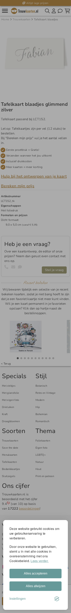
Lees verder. (40, 561)
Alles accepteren (35, 573)
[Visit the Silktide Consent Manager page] (57, 599)
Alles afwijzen (35, 586)
